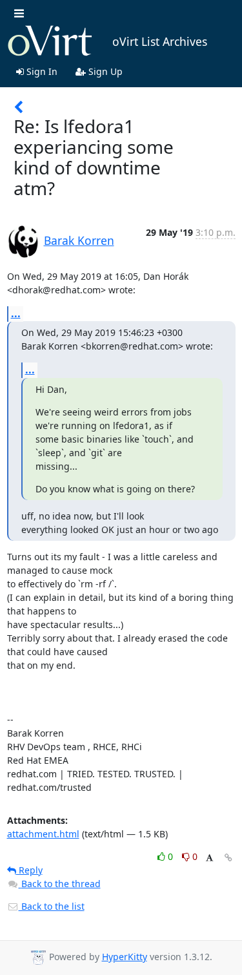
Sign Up (104, 71)
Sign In (40, 71)
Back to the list (52, 906)
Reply (29, 870)
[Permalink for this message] (228, 857)
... (16, 313)
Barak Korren (79, 240)
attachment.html (43, 834)
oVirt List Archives (159, 41)
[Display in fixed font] (209, 858)
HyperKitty (124, 956)
